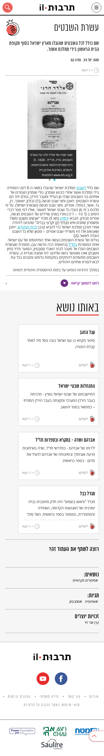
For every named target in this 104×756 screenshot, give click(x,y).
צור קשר (74, 697)
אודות (94, 697)
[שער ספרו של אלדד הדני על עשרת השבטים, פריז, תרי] (52, 114)
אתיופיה (90, 601)
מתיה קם (76, 60)
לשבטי (81, 187)
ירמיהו (64, 218)
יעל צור (87, 60)
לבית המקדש (27, 226)
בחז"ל (72, 244)
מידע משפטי (49, 697)
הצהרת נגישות (19, 697)
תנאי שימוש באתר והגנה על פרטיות (52, 705)
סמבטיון (74, 601)
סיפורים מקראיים (84, 580)
